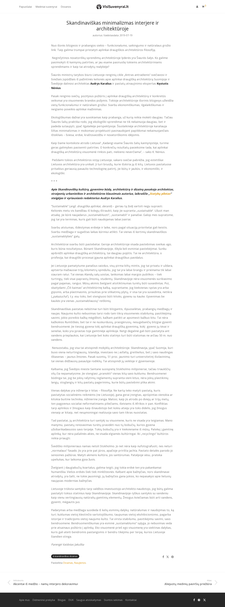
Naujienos (80, 562)
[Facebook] (194, 599)
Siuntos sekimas (113, 600)
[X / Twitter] (204, 599)
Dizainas (68, 562)
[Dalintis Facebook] (163, 556)
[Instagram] (199, 599)
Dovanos (66, 6)
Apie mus (24, 600)
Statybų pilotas (160, 193)
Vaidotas (108, 35)
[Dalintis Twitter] (167, 556)
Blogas (62, 600)
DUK (71, 600)
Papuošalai (25, 6)
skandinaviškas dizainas (65, 556)
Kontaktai (131, 600)
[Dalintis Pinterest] (172, 556)
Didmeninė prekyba (43, 600)
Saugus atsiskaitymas (88, 600)
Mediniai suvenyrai (46, 6)
